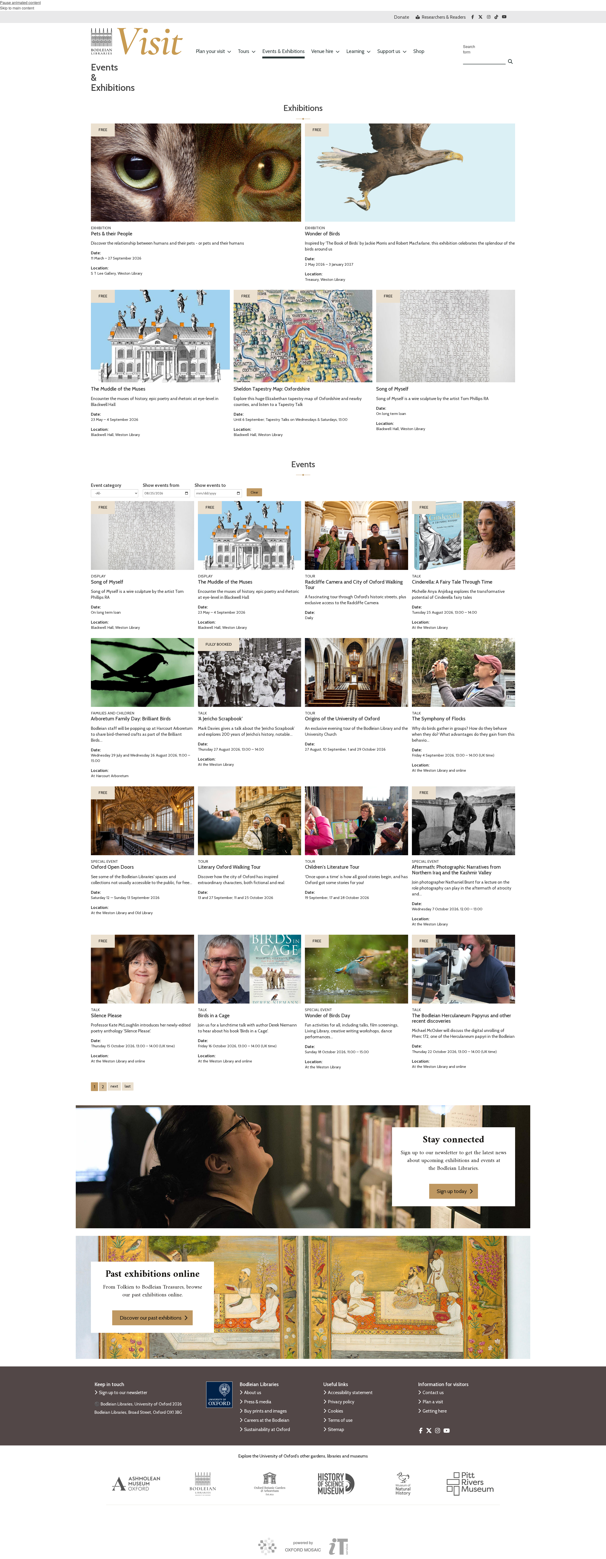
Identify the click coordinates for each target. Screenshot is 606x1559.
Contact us (433, 1392)
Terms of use (340, 1420)
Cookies (335, 1411)
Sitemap (336, 1429)
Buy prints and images (265, 1411)
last (128, 1086)
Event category (106, 485)
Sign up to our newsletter (123, 1392)
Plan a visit (433, 1402)
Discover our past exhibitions (151, 1318)
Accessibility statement (350, 1392)
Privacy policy (341, 1402)
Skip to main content (17, 8)
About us (252, 1392)
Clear (254, 492)
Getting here (435, 1411)
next (114, 1086)
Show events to (210, 485)
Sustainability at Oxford (267, 1429)
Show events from (161, 485)
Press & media (257, 1402)
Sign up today (452, 1191)
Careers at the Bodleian (266, 1420)
